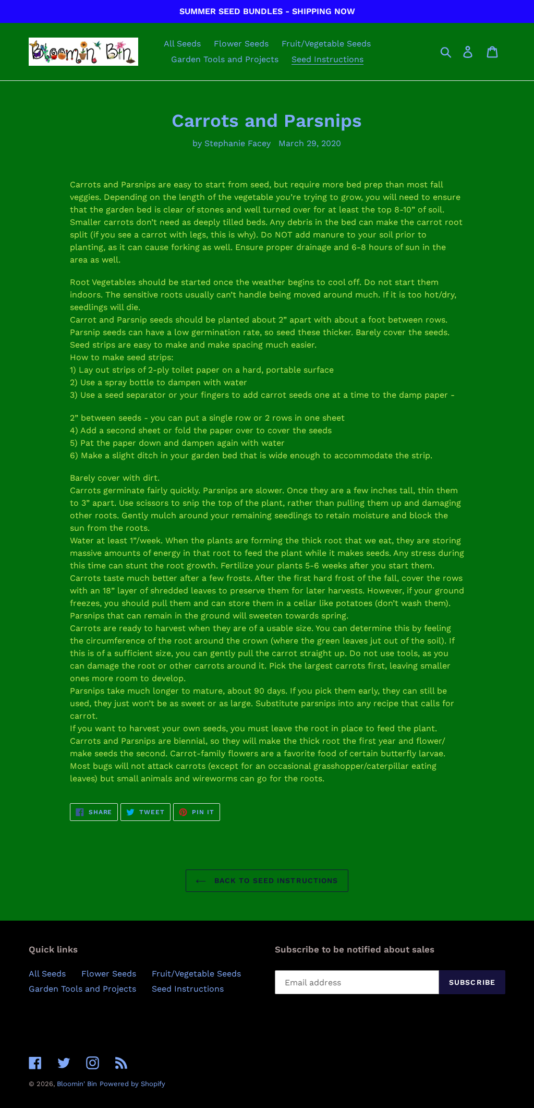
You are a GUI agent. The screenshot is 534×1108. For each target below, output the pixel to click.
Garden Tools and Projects (82, 989)
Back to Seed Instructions (274, 880)
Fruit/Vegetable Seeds (196, 974)
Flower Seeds (108, 974)
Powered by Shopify (132, 1084)
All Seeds (47, 974)
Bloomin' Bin (77, 1084)
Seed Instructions (188, 989)
